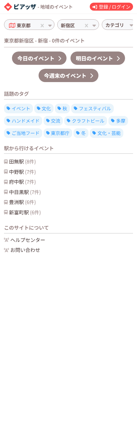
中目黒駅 (25, 191)
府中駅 (22, 181)
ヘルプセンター (27, 239)
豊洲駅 (22, 201)
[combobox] (32, 25)
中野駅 (22, 171)
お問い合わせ (25, 249)
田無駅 (22, 161)
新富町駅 (25, 212)
